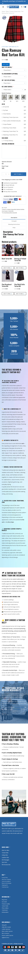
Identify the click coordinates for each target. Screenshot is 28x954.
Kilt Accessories (6, 864)
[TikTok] (22, 950)
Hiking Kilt (4, 925)
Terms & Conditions (6, 881)
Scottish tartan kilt (19, 707)
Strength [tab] (14, 221)
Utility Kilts (5, 855)
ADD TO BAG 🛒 (18, 174)
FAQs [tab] (14, 227)
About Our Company (6, 879)
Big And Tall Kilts (20, 209)
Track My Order (5, 887)
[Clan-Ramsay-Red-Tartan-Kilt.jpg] (14, 29)
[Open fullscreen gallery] (24, 41)
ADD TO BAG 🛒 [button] (8, 268)
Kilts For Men (5, 850)
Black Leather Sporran (7, 931)
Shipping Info (5, 885)
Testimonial (4, 910)
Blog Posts (4, 899)
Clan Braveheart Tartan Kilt (7, 285)
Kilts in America (5, 933)
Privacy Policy (5, 877)
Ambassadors (5, 912)
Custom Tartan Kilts (10, 46)
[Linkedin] (15, 950)
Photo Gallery (5, 908)
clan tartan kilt (17, 709)
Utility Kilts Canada (6, 927)
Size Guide (4, 901)
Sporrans (4, 862)
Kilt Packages (5, 860)
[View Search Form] (21, 7)
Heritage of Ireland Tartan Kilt (20, 259)
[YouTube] (19, 950)
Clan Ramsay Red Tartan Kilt (10, 212)
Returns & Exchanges (6, 883)
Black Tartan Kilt (7, 258)
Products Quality (6, 904)
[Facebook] (5, 950)
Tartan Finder (5, 906)
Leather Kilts (5, 857)
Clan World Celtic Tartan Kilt (19, 285)
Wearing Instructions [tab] (14, 224)
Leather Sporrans (6, 929)
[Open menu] (3, 7)
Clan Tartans (5, 211)
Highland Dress (5, 937)
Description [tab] (14, 217)
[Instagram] (12, 950)
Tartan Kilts (10, 211)
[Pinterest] (8, 950)
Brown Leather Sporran (7, 935)
